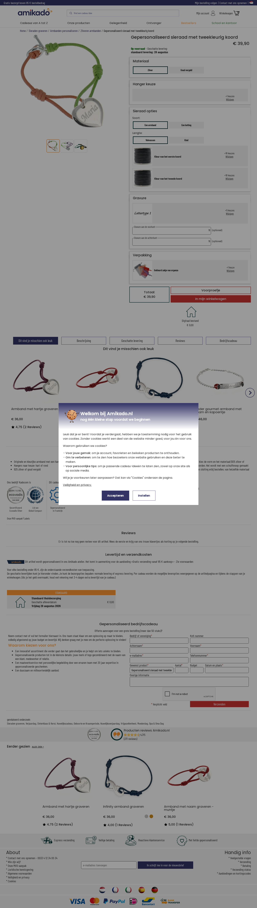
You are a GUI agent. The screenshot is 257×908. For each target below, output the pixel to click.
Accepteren (115, 496)
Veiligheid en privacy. (77, 485)
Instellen (144, 496)
